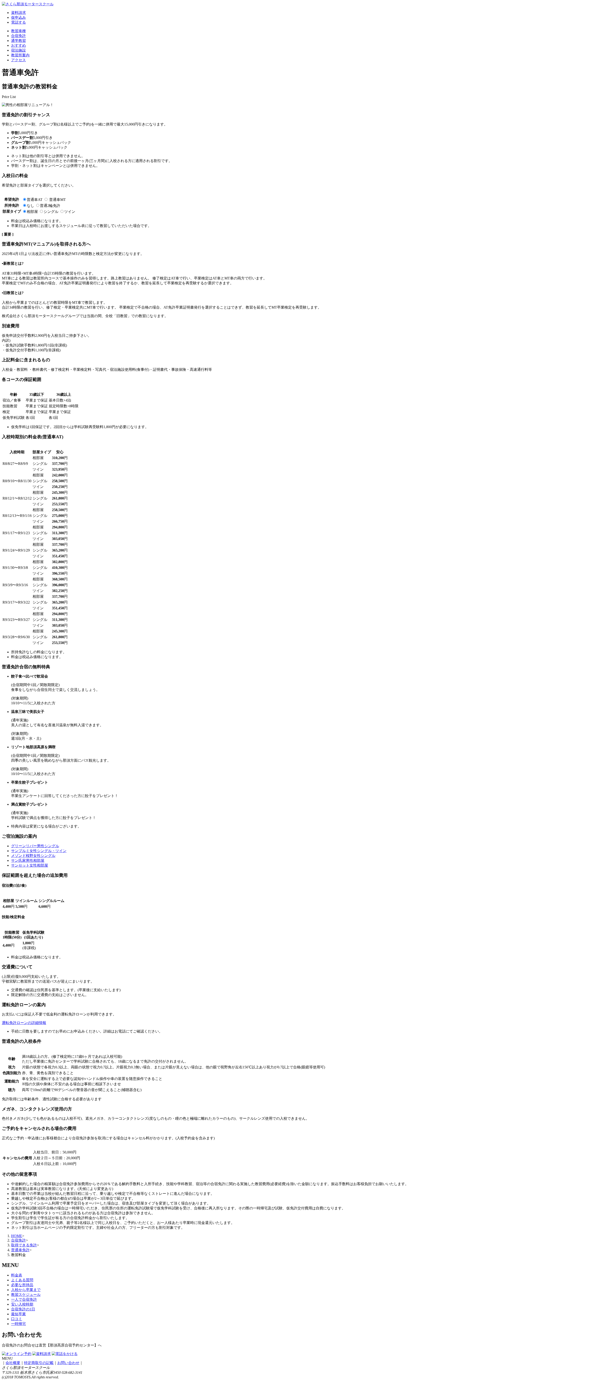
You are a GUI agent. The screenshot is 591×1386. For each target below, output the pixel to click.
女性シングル (33, 856)
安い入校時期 (22, 1304)
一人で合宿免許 (24, 1299)
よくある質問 (22, 1280)
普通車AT (34, 200)
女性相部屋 (29, 865)
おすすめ (18, 45)
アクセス (18, 60)
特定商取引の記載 (39, 1363)
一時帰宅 (18, 1324)
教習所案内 (20, 55)
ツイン (69, 212)
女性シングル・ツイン (38, 851)
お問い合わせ (68, 1363)
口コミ (16, 1319)
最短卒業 (18, 1314)
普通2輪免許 (50, 206)
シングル (51, 212)
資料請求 (18, 13)
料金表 (16, 1275)
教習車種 (18, 31)
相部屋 (32, 212)
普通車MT (57, 200)
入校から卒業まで (26, 1290)
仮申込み (18, 17)
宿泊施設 (18, 50)
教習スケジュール (26, 1295)
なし (30, 206)
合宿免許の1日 (23, 1309)
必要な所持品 (22, 1285)
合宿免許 (18, 36)
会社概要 (13, 1363)
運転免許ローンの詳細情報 (24, 1023)
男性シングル (35, 846)
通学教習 (18, 41)
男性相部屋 (27, 860)
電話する (18, 22)
